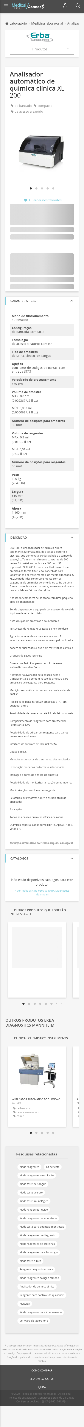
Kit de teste (52, 1167)
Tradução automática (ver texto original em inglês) (41, 843)
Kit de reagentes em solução (37, 1175)
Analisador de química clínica (37, 1286)
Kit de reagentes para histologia (39, 1252)
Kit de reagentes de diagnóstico (38, 1235)
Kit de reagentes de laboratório (38, 1218)
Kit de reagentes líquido (34, 1209)
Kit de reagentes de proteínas (37, 1244)
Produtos (40, 49)
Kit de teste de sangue (33, 1184)
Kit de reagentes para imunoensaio (41, 1312)
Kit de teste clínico (30, 1261)
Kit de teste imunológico (34, 1201)
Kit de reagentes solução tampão (39, 1278)
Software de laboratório (34, 1321)
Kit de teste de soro (31, 1192)
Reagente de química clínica (36, 1269)
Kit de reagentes (29, 1167)
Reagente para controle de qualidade (42, 1295)
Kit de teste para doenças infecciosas (42, 1227)
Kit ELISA (25, 1303)
